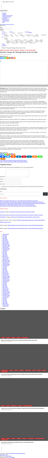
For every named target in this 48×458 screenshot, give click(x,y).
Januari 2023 (5, 290)
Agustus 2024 (5, 265)
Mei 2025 (4, 253)
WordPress (12, 457)
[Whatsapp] (5, 58)
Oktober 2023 (5, 278)
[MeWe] (29, 157)
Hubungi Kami (5, 19)
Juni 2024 (4, 268)
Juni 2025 (4, 252)
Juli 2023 (4, 282)
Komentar (2, 176)
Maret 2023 (5, 287)
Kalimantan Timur (19, 41)
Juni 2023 (4, 283)
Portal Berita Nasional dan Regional (17, 453)
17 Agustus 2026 (4, 375)
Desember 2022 (6, 291)
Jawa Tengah (15, 40)
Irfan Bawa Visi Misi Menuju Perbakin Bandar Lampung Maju (25, 217)
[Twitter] (3, 58)
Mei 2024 (4, 269)
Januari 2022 (5, 306)
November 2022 (6, 293)
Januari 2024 (5, 274)
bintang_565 (8, 54)
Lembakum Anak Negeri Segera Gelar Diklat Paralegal (21, 211)
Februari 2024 (5, 273)
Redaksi (4, 14)
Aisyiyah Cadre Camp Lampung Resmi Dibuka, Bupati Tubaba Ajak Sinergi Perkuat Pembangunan (23, 203)
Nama (2, 179)
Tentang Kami (5, 20)
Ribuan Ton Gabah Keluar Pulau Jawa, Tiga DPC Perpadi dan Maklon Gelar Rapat (19, 200)
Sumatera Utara (32, 42)
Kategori (3, 33)
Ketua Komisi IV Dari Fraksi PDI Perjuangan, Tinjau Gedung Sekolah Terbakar (18, 206)
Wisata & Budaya (36, 35)
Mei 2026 (4, 238)
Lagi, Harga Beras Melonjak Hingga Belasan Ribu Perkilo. (13, 160)
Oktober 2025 (5, 247)
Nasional (3, 308)
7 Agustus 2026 (3, 409)
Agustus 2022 (5, 297)
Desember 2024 (6, 260)
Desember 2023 (6, 276)
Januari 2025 (5, 259)
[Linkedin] (18, 157)
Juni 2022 (4, 299)
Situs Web (2, 184)
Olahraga (13, 438)
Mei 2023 (4, 285)
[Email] (10, 58)
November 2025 (6, 246)
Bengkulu (25, 39)
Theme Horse (8, 456)
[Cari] (45, 194)
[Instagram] (12, 58)
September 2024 (6, 264)
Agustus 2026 (5, 234)
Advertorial (27, 31)
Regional (17, 50)
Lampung (36, 41)
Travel (29, 35)
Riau (41, 41)
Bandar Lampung (4, 370)
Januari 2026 (5, 243)
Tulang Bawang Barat (30, 50)
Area (3, 36)
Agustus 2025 (5, 249)
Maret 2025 (5, 256)
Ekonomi (13, 32)
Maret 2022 (5, 303)
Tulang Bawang (25, 337)
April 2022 (4, 302)
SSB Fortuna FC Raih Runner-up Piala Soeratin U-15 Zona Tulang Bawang (17, 204)
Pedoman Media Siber (7, 15)
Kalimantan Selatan (39, 40)
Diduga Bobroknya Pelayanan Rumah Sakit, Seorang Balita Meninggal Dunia (25, 225)
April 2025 (4, 255)
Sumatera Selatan (23, 42)
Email (2, 181)
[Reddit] (13, 157)
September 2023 (6, 280)
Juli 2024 (4, 266)
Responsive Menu (3, 10)
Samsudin (2, 211)
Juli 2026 (4, 235)
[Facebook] (1, 58)
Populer (5, 32)
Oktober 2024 (5, 263)
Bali (11, 39)
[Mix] (34, 157)
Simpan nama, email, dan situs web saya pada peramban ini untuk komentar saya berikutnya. (23, 186)
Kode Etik (4, 18)
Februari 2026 (5, 242)
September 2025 (6, 248)
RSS (3, 22)
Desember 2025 (6, 244)
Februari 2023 (5, 289)
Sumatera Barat (15, 42)
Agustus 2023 (5, 281)
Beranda (4, 13)
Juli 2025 (4, 251)
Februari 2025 (5, 257)
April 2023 (4, 286)
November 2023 (6, 277)
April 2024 (4, 270)
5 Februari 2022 (3, 54)
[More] (14, 58)
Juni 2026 (4, 236)
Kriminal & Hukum (4, 50)
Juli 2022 (4, 298)
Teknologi (23, 35)
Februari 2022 (5, 304)
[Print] (8, 58)
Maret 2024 (5, 272)
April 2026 (4, 239)
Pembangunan (43, 34)
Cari (1, 191)
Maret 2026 (5, 240)
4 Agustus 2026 (3, 443)
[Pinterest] (24, 157)
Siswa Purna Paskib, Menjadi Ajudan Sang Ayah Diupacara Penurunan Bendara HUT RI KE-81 (22, 202)
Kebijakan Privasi (6, 17)
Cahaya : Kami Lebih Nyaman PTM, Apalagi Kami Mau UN (14, 161)
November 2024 (6, 261)
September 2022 (6, 295)
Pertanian (13, 337)
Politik (12, 35)
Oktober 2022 (5, 294)
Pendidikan (6, 35)
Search (1, 27)
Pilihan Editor (20, 32)
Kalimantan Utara (28, 41)
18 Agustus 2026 (4, 341)
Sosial (17, 35)
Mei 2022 (4, 300)
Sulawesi (8, 42)
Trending (10, 31)
